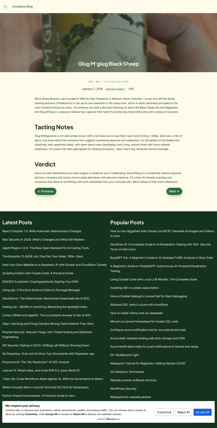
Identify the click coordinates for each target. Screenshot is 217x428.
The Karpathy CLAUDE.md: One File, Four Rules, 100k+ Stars (42, 256)
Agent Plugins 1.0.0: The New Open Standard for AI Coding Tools (45, 248)
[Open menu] (5, 6)
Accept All (202, 412)
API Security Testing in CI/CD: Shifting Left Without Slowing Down (45, 345)
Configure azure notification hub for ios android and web (148, 330)
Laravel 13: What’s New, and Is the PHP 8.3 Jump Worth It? (41, 370)
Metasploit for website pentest (130, 397)
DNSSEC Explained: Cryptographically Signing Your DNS (40, 281)
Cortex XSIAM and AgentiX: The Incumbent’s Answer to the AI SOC (46, 315)
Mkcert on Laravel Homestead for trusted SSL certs (144, 321)
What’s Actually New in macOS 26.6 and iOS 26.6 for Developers (45, 387)
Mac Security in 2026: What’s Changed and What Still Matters (43, 239)
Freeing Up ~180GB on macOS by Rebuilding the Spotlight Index (45, 307)
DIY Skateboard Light (124, 355)
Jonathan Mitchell (115, 89)
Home (91, 81)
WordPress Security (123, 388)
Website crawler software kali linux (133, 380)
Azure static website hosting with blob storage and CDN (147, 338)
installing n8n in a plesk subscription (134, 288)
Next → (174, 191)
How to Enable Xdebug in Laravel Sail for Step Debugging (148, 296)
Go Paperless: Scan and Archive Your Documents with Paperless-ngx (48, 353)
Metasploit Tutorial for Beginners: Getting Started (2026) (147, 363)
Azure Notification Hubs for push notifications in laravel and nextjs (154, 346)
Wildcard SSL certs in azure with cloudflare (139, 304)
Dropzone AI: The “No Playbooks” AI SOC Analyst (35, 362)
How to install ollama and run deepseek (136, 313)
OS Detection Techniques (127, 372)
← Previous (45, 191)
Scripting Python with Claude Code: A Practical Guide (37, 273)
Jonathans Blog (22, 6)
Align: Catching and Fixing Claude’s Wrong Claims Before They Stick (48, 323)
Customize (164, 412)
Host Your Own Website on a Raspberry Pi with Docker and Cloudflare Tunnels (54, 265)
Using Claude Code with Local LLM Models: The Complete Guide (153, 279)
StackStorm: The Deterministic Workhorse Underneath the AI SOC (46, 298)
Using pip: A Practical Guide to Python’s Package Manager (41, 290)
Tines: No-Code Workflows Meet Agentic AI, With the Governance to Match (52, 379)
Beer (98, 81)
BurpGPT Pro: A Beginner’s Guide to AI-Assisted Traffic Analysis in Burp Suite (161, 257)
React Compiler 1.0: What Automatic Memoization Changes (41, 231)
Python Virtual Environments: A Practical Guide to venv (38, 395)
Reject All (183, 412)
